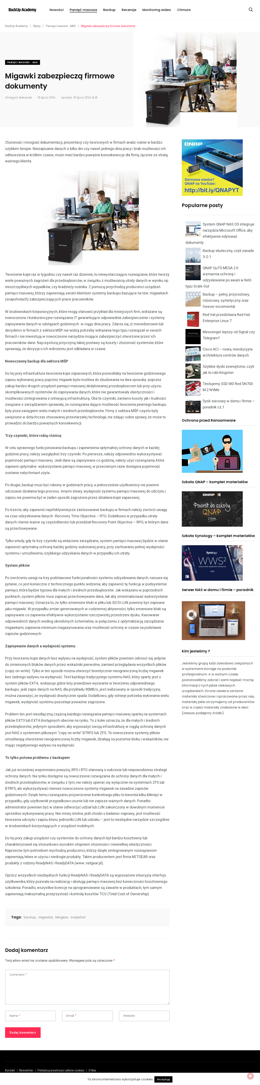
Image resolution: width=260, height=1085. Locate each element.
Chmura (184, 10)
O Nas (92, 1070)
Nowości (57, 10)
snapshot (78, 917)
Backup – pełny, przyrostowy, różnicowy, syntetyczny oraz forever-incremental (226, 300)
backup (30, 917)
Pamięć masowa (83, 10)
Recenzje (129, 10)
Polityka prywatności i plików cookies (61, 1070)
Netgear (61, 917)
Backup (109, 10)
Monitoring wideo (156, 10)
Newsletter (26, 1070)
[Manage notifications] (250, 1076)
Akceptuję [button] (163, 1079)
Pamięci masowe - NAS (22, 62)
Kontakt (10, 1070)
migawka (45, 917)
